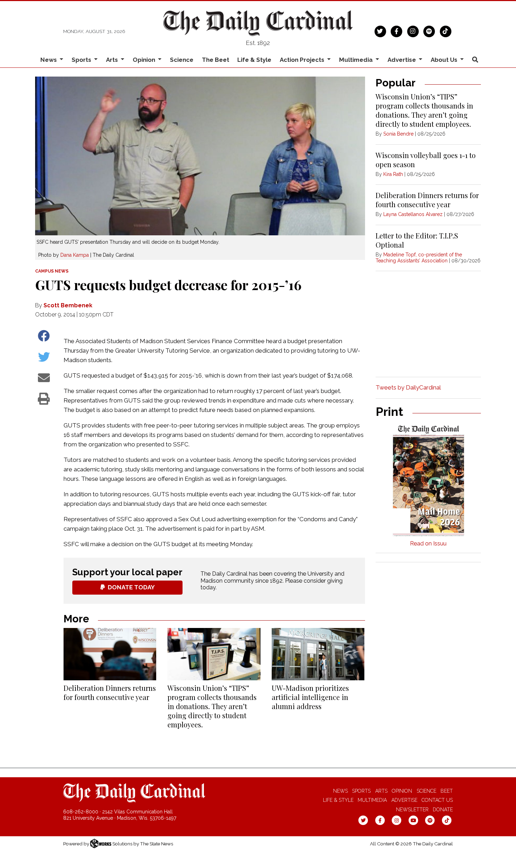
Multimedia (372, 800)
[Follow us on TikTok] (445, 30)
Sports (361, 791)
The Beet (215, 59)
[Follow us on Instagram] (413, 30)
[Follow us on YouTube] (413, 820)
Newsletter (412, 809)
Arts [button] (112, 59)
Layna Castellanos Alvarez (413, 214)
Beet (447, 791)
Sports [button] (82, 59)
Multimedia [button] (356, 59)
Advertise (404, 800)
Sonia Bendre (398, 134)
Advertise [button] (402, 59)
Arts (381, 791)
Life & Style (254, 59)
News (340, 791)
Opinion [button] (145, 59)
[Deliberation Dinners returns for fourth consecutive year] (110, 654)
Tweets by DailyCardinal (408, 387)
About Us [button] (445, 59)
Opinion (402, 791)
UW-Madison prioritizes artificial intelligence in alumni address (310, 697)
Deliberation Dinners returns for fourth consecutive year (110, 692)
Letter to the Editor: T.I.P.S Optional (417, 240)
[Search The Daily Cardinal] (475, 59)
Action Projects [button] (303, 59)
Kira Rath (393, 174)
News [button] (49, 59)
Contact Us (437, 800)
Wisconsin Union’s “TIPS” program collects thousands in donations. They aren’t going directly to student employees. (212, 706)
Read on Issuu (428, 543)
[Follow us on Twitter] (380, 30)
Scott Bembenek (68, 305)
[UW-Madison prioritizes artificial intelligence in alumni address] (318, 654)
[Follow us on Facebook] (396, 30)
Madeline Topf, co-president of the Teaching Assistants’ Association (419, 257)
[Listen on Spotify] (429, 30)
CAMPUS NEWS (51, 271)
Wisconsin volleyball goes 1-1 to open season (426, 159)
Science (181, 59)
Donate (443, 809)
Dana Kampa (74, 255)
